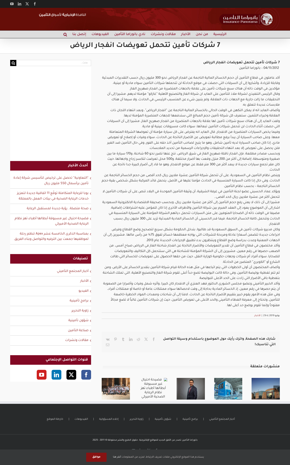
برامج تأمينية (79, 301)
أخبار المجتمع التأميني (73, 271)
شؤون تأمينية (78, 320)
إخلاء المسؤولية (108, 419)
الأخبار (257, 315)
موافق (96, 457)
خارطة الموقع (55, 419)
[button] (65, 34)
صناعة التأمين (78, 330)
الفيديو (84, 291)
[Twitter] (71, 375)
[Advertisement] (50, 116)
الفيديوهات (81, 419)
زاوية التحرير (80, 311)
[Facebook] (86, 375)
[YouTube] (41, 375)
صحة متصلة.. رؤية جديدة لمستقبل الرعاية (58, 209)
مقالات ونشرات (77, 340)
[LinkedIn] (56, 375)
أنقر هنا (117, 457)
